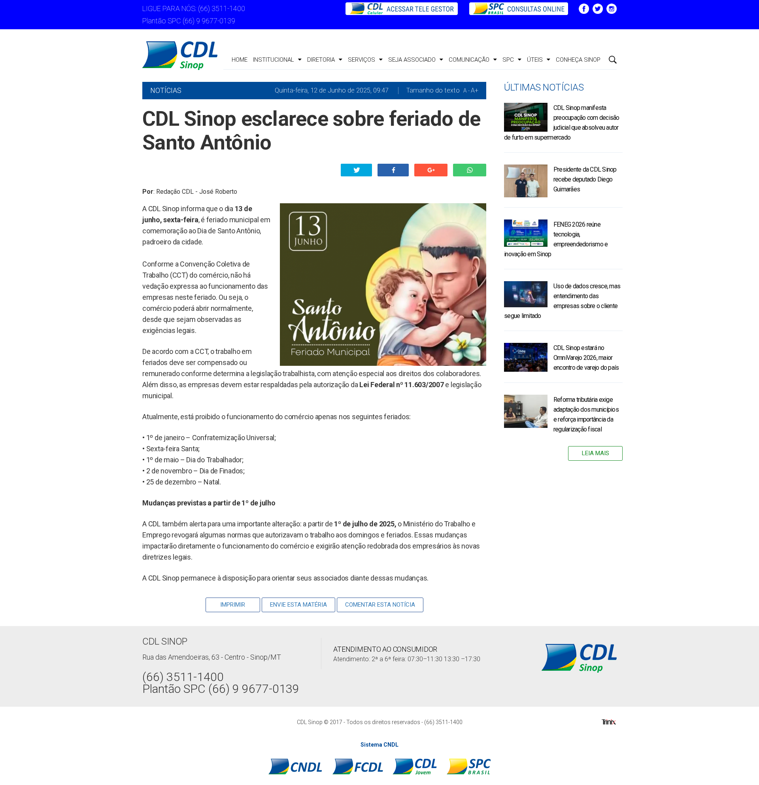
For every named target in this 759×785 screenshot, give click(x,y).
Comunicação (469, 59)
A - (466, 90)
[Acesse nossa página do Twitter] (598, 8)
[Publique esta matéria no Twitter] (356, 170)
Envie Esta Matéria (298, 604)
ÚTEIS (535, 59)
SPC (508, 59)
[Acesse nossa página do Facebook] (584, 8)
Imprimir (232, 604)
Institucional (273, 59)
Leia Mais (595, 453)
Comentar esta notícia (380, 604)
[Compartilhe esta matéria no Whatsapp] (469, 170)
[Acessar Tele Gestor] (402, 8)
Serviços (361, 59)
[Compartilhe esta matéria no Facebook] (393, 170)
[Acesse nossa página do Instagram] (611, 8)
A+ (474, 90)
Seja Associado (412, 59)
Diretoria (321, 59)
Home (239, 59)
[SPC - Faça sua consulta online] (514, 8)
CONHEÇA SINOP (578, 59)
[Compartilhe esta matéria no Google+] (430, 170)
